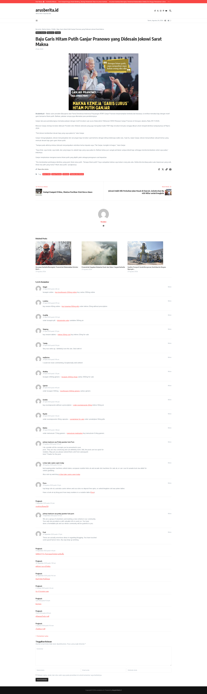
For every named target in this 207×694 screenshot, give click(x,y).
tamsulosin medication (75, 433)
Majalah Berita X (117, 690)
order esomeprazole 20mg (82, 405)
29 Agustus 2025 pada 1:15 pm (52, 485)
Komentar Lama (42, 636)
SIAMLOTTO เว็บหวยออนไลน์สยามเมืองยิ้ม (50, 554)
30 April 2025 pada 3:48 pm (51, 430)
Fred (44, 532)
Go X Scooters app (42, 591)
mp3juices (46, 357)
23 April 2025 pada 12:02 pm (51, 317)
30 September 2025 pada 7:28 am (46, 563)
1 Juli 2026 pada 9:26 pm (43, 600)
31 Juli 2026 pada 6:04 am (43, 613)
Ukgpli (45, 287)
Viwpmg (45, 329)
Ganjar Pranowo (56, 174)
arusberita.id (47, 10)
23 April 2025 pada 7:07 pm (51, 331)
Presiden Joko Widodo (76, 174)
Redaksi (103, 222)
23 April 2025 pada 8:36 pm (51, 345)
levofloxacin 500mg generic (70, 391)
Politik (54, 29)
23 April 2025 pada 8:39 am (51, 303)
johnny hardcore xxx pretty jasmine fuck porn (58, 514)
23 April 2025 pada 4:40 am (51, 289)
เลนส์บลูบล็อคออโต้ (42, 506)
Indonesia (66, 174)
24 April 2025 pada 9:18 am (51, 359)
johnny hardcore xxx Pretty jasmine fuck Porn (58, 442)
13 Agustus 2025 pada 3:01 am (52, 444)
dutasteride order (63, 320)
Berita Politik (46, 174)
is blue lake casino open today (53, 463)
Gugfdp (45, 315)
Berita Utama (46, 29)
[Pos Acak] (165, 20)
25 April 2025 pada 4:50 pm (51, 387)
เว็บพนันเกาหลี (40, 629)
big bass (38, 604)
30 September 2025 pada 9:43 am (46, 575)
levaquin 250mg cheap (70, 377)
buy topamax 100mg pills (70, 306)
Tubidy (45, 343)
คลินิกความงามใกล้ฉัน (43, 566)
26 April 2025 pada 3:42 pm (51, 416)
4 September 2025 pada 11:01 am (52, 515)
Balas (169, 287)
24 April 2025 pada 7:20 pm (51, 373)
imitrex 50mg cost (64, 334)
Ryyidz (45, 414)
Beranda (38, 29)
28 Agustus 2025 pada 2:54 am (52, 465)
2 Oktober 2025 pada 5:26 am (44, 588)
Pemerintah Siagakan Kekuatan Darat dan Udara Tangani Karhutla (103, 267)
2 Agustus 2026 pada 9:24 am (45, 625)
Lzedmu (45, 301)
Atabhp (45, 371)
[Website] (103, 226)
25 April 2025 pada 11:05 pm (51, 402)
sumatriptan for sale (77, 419)
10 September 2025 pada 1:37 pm (52, 534)
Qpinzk (45, 386)
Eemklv (45, 400)
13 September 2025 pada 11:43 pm (45, 550)
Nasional (50, 33)
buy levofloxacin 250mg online (66, 292)
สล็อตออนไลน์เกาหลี (42, 616)
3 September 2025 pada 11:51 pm (45, 503)
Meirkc (45, 428)
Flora (44, 483)
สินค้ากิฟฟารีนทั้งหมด (43, 579)
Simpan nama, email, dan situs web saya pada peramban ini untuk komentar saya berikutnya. (69, 675)
